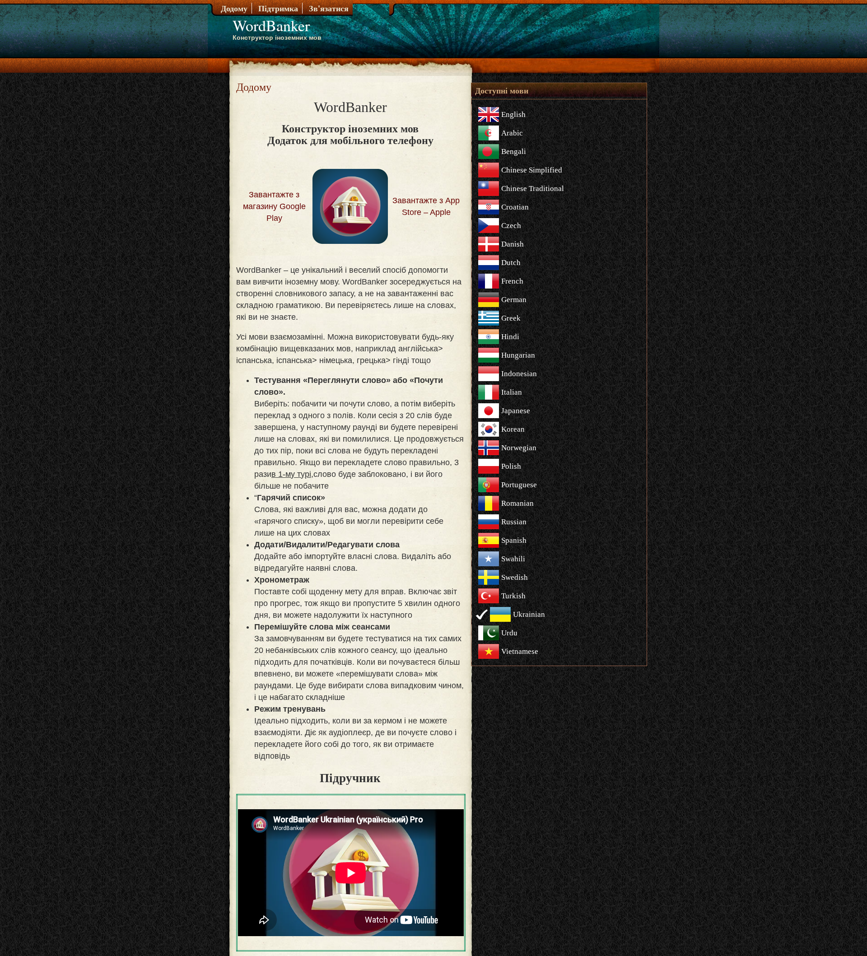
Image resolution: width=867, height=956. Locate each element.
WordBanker (271, 25)
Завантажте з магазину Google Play (274, 206)
